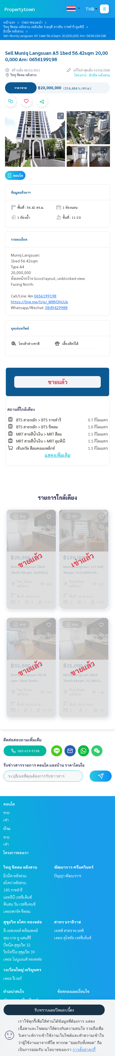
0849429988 (56, 307)
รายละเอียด (19, 239)
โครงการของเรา (15, 852)
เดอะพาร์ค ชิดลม (16, 911)
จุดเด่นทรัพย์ (20, 328)
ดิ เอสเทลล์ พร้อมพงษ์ (20, 930)
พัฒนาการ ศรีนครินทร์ (74, 866)
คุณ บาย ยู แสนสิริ (17, 937)
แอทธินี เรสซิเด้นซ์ (17, 897)
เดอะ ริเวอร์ (12, 978)
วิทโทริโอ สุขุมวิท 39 (19, 951)
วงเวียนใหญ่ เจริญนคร (22, 969)
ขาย (6, 812)
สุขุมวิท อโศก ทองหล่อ (22, 921)
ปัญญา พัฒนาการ (67, 875)
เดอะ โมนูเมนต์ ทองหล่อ (22, 958)
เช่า (6, 819)
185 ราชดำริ (12, 889)
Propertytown (19, 9)
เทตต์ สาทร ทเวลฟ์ (69, 930)
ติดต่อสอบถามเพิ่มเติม (22, 739)
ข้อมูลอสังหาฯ (21, 192)
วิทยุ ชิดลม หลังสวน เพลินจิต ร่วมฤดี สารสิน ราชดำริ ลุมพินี (43, 26)
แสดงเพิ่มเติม (57, 455)
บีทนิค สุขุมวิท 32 (17, 944)
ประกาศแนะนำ (31, 22)
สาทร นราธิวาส (67, 921)
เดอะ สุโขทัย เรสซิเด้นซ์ (72, 937)
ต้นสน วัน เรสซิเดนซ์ (19, 903)
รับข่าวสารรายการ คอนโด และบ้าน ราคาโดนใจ (44, 764)
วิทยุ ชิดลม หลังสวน (20, 866)
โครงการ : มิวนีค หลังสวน (92, 75)
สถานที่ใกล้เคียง (21, 409)
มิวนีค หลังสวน (13, 31)
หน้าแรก (9, 22)
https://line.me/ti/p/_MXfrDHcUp (39, 301)
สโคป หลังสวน (14, 882)
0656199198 (45, 295)
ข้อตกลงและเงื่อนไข (73, 991)
